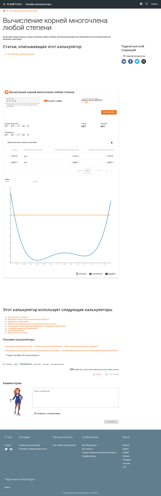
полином (46, 364)
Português (127, 460)
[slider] (92, 102)
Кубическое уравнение (18, 322)
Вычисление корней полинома (21, 54)
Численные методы (57, 364)
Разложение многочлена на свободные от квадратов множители (36, 326)
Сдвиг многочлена (16, 330)
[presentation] (17, 126)
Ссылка (81, 273)
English (126, 449)
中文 (124, 467)
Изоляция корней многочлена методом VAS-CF (28, 319)
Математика (22, 11)
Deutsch (126, 445)
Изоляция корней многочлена (19, 346)
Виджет (110, 273)
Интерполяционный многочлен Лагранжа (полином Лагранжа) (90, 350)
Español (126, 452)
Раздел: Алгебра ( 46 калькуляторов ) (22, 355)
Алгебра (33, 11)
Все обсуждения (89, 445)
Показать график (54, 101)
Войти (154, 4)
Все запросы (87, 449)
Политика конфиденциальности (33, 449)
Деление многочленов (18, 317)
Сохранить (96, 273)
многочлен (37, 364)
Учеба (11, 11)
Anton (98, 374)
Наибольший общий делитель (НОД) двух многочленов (32, 324)
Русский (126, 463)
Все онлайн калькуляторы (64, 445)
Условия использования (29, 445)
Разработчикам (89, 456)
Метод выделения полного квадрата (81, 346)
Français (126, 456)
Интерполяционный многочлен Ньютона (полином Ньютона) (32, 350)
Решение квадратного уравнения (22, 328)
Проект (8, 445)
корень (16, 364)
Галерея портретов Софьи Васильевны (99, 452)
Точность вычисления (90, 98)
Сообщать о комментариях (48, 413)
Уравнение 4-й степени (18, 333)
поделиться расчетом (135, 56)
